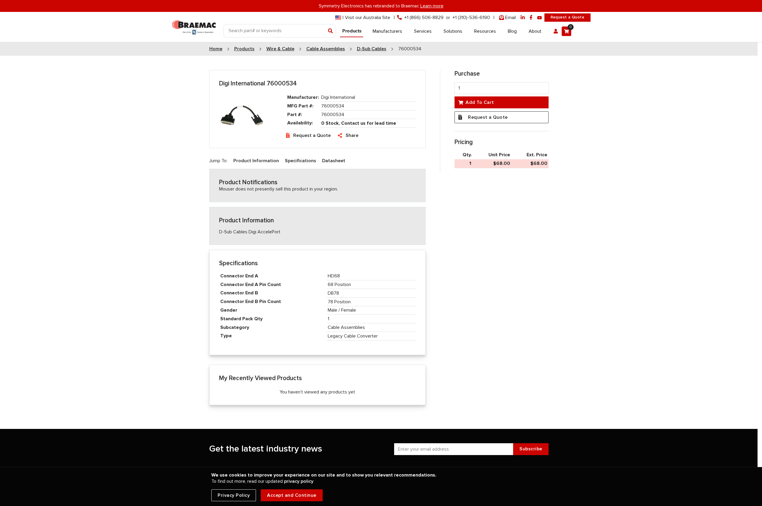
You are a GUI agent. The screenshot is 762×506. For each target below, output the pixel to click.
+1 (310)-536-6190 (471, 18)
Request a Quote (567, 17)
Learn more (432, 6)
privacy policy (298, 481)
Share (352, 135)
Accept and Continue (291, 495)
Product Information (256, 160)
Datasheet (333, 160)
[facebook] (531, 18)
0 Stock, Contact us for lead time (358, 123)
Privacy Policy (234, 495)
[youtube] (539, 18)
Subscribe (530, 448)
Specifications (300, 160)
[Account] (555, 31)
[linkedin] (522, 18)
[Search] (330, 31)
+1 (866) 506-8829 (424, 18)
